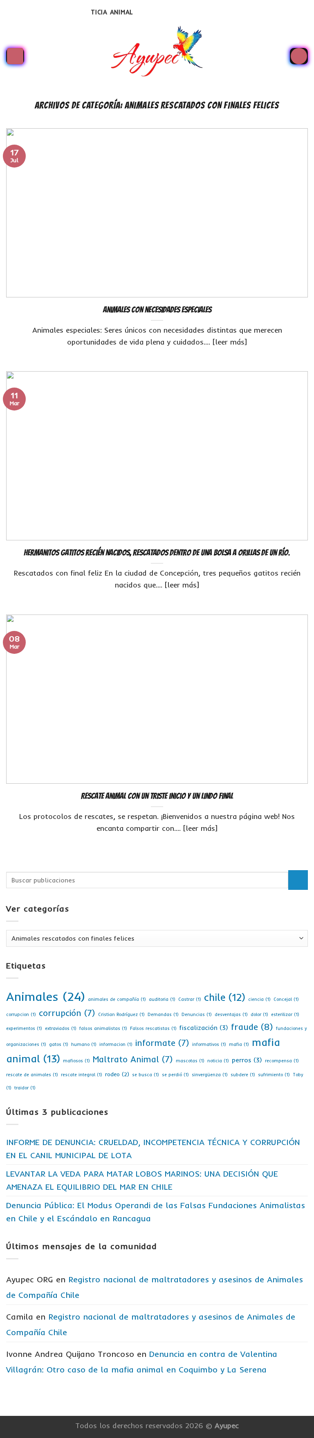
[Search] (299, 56)
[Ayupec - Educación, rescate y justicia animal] (157, 56)
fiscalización (203, 1027)
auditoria (162, 999)
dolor (259, 1014)
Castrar (189, 999)
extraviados (60, 1028)
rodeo (117, 1074)
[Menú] (15, 56)
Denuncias (197, 1014)
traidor (25, 1088)
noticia (218, 1061)
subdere (243, 1074)
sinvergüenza (210, 1074)
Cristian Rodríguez (121, 1014)
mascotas (190, 1061)
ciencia (259, 999)
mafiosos (76, 1061)
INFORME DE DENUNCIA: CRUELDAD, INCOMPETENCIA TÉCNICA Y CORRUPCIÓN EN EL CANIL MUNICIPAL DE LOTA (153, 1148)
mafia (239, 1044)
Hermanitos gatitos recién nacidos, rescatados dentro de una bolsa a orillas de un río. (157, 552)
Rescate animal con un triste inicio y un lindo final (157, 796)
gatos (58, 1044)
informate (162, 1042)
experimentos (24, 1028)
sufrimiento (274, 1074)
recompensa (282, 1061)
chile (224, 997)
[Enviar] (298, 880)
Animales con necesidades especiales (157, 309)
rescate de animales (32, 1074)
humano (83, 1044)
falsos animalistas (103, 1028)
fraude (252, 1026)
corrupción (67, 1012)
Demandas (163, 1014)
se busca (145, 1074)
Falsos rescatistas (153, 1028)
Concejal (286, 999)
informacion (115, 1044)
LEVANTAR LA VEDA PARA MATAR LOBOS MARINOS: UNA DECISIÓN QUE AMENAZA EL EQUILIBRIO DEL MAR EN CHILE (142, 1180)
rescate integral (81, 1074)
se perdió (175, 1074)
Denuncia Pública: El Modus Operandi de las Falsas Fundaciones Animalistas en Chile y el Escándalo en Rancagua (155, 1211)
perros (247, 1060)
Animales (45, 996)
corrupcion (21, 1014)
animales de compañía (117, 999)
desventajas (231, 1014)
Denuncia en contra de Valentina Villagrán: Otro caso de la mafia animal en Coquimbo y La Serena (141, 1361)
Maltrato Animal (133, 1059)
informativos (209, 1044)
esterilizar (285, 1014)
